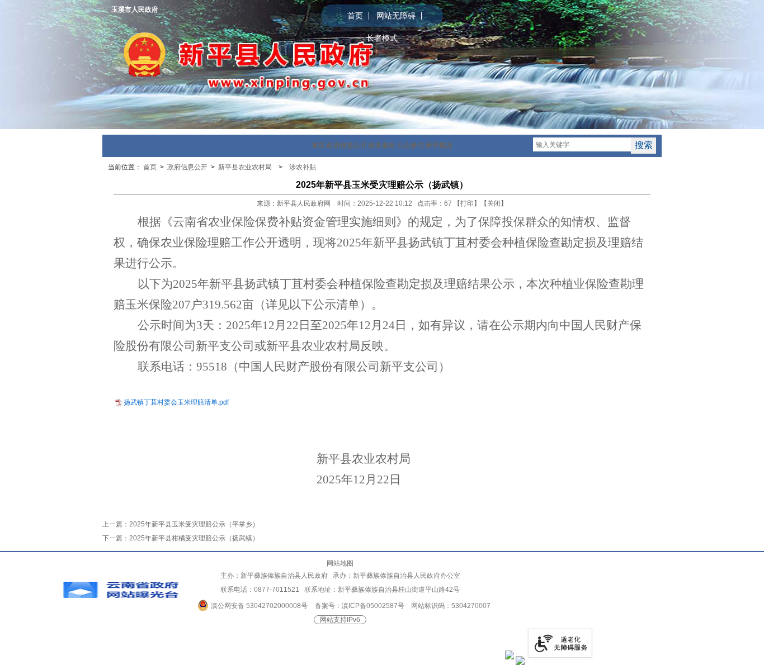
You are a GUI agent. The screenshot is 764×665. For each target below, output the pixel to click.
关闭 (494, 203)
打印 (467, 203)
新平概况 (439, 145)
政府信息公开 (347, 145)
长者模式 (382, 38)
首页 (355, 16)
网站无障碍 (396, 16)
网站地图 (340, 563)
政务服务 (382, 145)
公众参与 (410, 145)
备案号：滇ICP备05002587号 (359, 606)
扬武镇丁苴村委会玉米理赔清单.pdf (176, 402)
